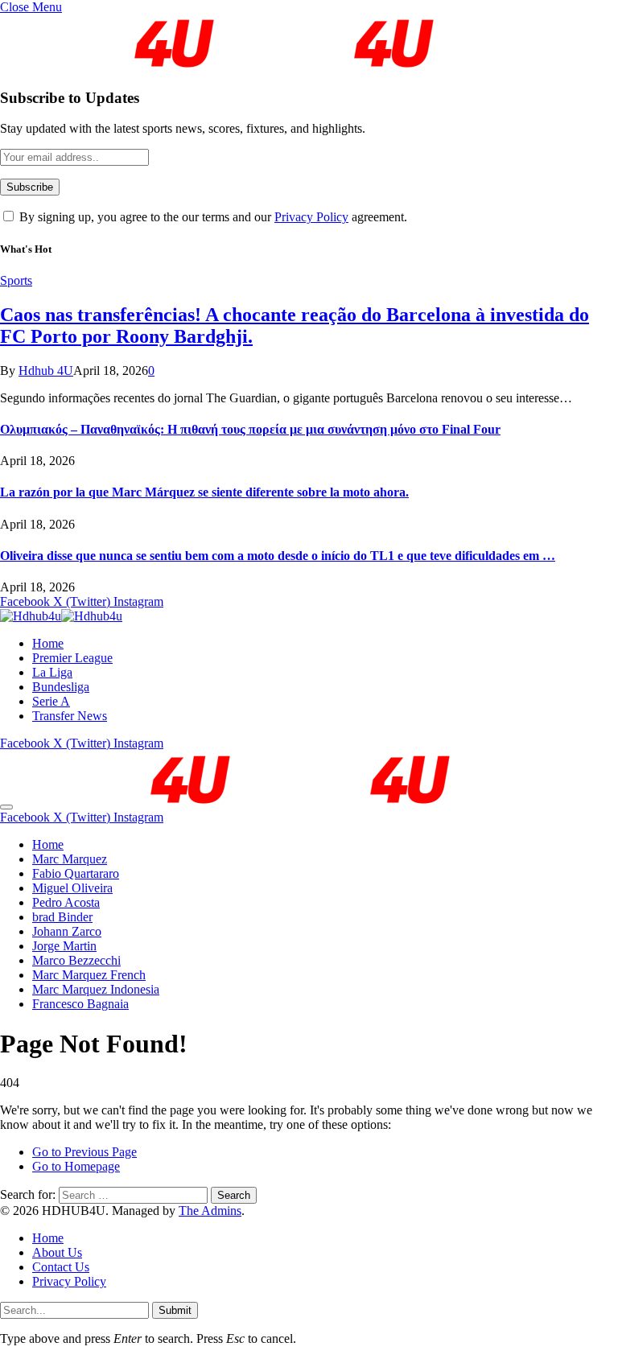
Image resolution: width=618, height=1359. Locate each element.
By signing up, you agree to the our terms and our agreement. (211, 217)
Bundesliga (60, 687)
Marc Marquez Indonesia (95, 989)
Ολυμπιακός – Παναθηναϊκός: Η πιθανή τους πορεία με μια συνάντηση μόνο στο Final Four (250, 429)
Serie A (51, 701)
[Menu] (6, 807)
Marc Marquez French (89, 975)
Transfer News (69, 716)
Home (48, 643)
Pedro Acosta (66, 902)
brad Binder (62, 917)
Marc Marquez (69, 859)
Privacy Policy (311, 217)
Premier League (72, 658)
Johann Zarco (66, 931)
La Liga (52, 672)
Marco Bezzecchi (76, 960)
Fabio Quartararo (75, 873)
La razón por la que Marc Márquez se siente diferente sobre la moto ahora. (204, 492)
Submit (175, 1310)
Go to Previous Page (84, 1152)
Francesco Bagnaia (80, 1004)
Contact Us (60, 1267)
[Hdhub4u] (61, 616)
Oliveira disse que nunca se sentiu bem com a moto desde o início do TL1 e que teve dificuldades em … (277, 555)
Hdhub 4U (46, 370)
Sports (16, 280)
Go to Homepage (76, 1166)
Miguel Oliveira (72, 888)
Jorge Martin (64, 946)
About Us (57, 1252)
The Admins (210, 1210)
